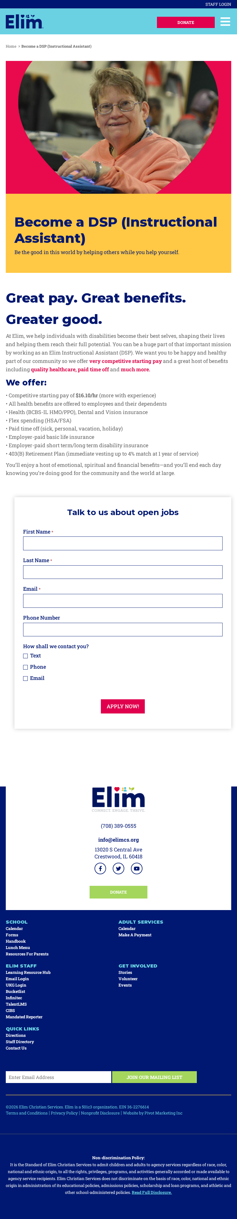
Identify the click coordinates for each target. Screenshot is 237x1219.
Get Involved (137, 966)
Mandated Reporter (24, 1016)
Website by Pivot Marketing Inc (152, 1113)
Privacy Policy (64, 1113)
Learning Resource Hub (28, 972)
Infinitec (14, 997)
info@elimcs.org (118, 839)
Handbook (16, 941)
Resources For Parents (27, 954)
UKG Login (16, 985)
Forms (12, 934)
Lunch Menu (18, 947)
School (17, 922)
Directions (16, 1035)
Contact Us (16, 1048)
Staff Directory (20, 1041)
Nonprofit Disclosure (100, 1113)
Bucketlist (15, 991)
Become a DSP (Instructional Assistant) (56, 46)
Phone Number (41, 617)
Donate (185, 22)
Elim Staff (21, 966)
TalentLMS (16, 1004)
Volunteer (128, 978)
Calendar (14, 928)
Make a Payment (134, 934)
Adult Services (140, 922)
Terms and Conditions (27, 1113)
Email (31, 588)
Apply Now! (123, 706)
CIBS (10, 1010)
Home (11, 46)
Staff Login (218, 4)
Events (125, 985)
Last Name (37, 560)
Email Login (17, 978)
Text (35, 655)
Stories (125, 972)
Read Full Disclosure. (152, 1192)
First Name (38, 531)
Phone (37, 666)
